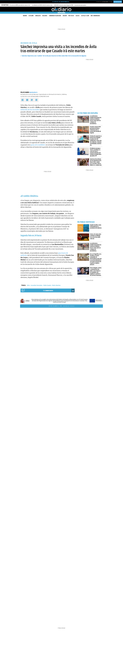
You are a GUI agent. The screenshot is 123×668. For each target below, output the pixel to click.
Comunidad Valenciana (55, 15)
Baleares (44, 15)
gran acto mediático (38, 145)
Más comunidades (95, 15)
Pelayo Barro (24, 92)
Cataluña (31, 15)
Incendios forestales (36, 285)
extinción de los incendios (30, 110)
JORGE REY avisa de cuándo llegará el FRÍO (63, 5)
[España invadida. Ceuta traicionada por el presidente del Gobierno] (83, 228)
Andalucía (38, 15)
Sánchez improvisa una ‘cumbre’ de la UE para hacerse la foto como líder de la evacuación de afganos (54, 56)
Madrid (25, 15)
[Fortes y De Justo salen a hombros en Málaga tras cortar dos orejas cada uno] (83, 237)
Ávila (28, 285)
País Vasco (71, 15)
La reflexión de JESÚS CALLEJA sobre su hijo (42, 5)
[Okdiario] (61, 9)
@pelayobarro (33, 92)
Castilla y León (85, 15)
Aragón (65, 15)
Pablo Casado (47, 285)
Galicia (77, 15)
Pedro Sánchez (56, 285)
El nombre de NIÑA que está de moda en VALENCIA (21, 5)
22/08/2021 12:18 (25, 96)
